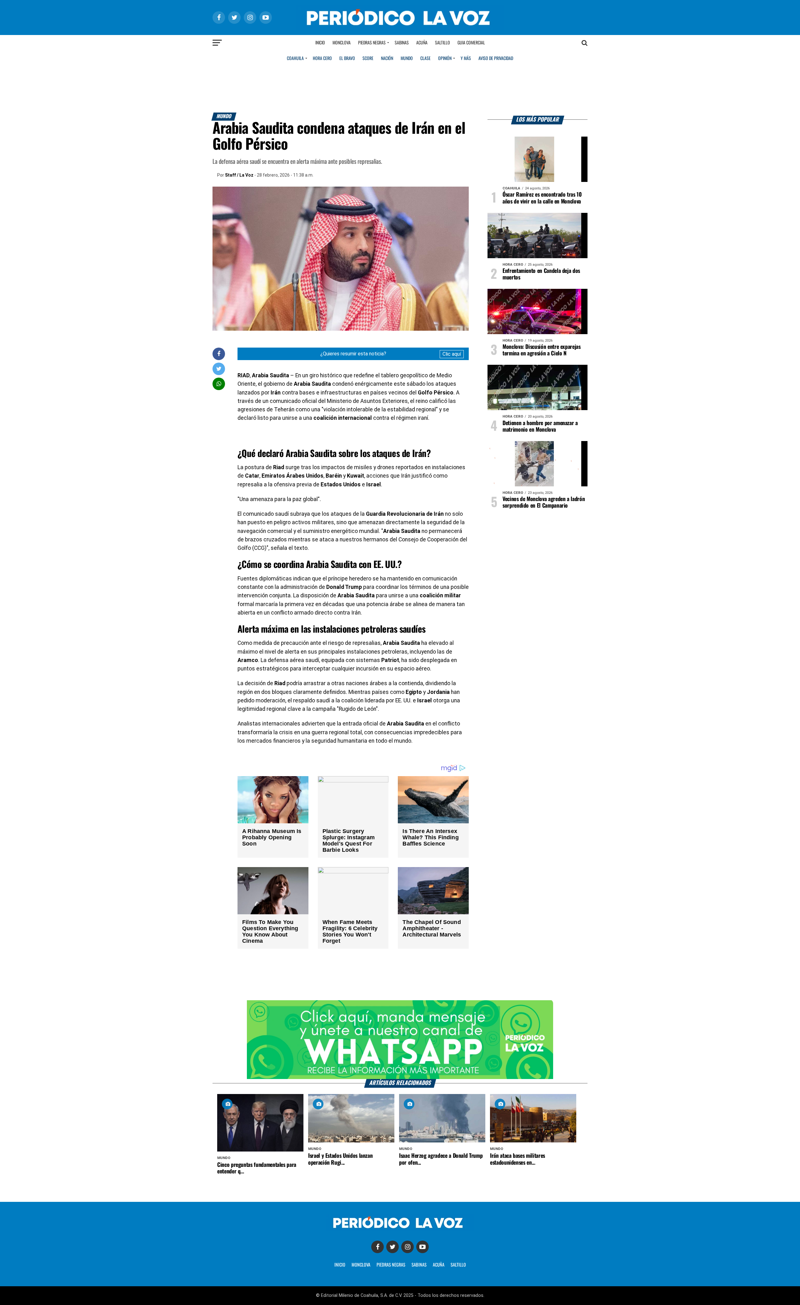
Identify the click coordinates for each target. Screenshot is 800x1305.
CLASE (425, 58)
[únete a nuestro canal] (400, 1039)
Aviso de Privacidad (495, 58)
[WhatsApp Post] (219, 383)
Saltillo (442, 42)
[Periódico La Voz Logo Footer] (400, 1229)
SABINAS (419, 1264)
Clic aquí (451, 354)
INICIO (339, 1264)
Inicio (320, 42)
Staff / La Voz (239, 175)
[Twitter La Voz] (392, 1247)
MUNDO (407, 58)
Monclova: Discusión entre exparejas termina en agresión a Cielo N (541, 350)
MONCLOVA (361, 1264)
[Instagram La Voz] (407, 1247)
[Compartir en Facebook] (218, 353)
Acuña (422, 42)
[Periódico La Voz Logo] (400, 28)
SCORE (367, 58)
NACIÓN (387, 58)
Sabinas (402, 42)
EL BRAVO (347, 58)
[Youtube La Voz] (422, 1247)
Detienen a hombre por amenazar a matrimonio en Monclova (540, 426)
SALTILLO (458, 1264)
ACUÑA (438, 1264)
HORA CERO (322, 58)
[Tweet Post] (219, 368)
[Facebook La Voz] (377, 1247)
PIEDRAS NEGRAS (391, 1264)
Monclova (341, 42)
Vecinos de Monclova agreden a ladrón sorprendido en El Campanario (543, 502)
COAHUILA (295, 58)
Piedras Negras (372, 42)
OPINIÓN (445, 58)
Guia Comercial (471, 42)
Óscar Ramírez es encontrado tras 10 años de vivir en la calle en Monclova (542, 198)
